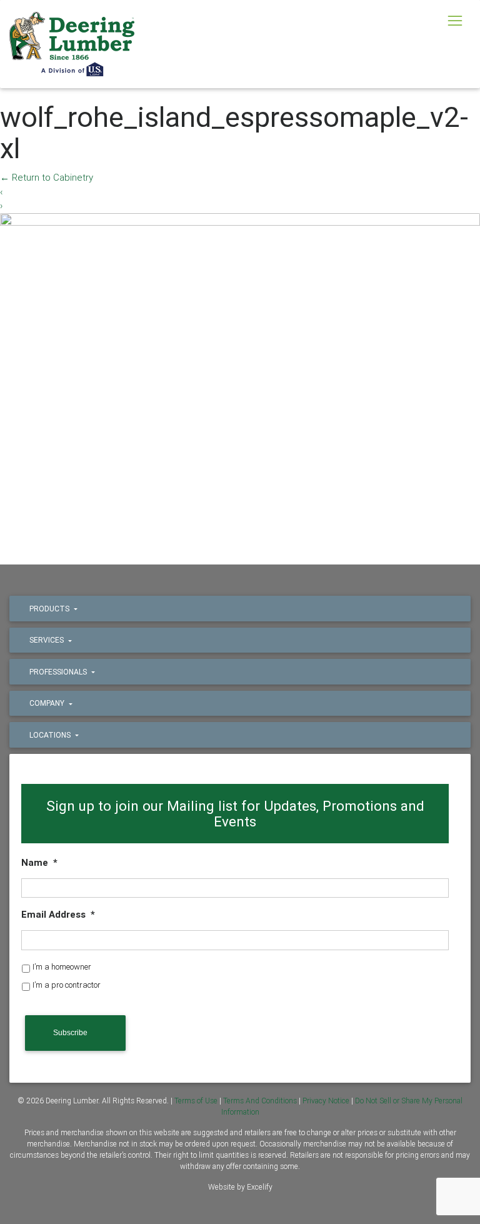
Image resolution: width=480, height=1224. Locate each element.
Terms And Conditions (260, 1100)
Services (47, 640)
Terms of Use (196, 1100)
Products (50, 608)
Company (47, 703)
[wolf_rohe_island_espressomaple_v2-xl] (240, 372)
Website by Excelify (240, 1186)
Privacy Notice (325, 1100)
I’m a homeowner (61, 966)
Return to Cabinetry (46, 177)
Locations (50, 735)
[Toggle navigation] (455, 20)
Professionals (59, 671)
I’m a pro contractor (66, 985)
